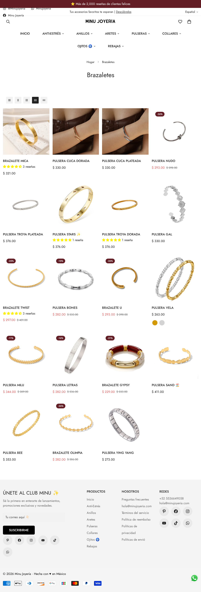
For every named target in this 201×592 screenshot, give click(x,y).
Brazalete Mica (15, 161)
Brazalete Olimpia (67, 452)
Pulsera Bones (65, 307)
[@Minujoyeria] (31, 540)
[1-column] (9, 100)
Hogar (90, 62)
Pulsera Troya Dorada (121, 234)
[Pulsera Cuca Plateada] (125, 131)
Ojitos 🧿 (85, 46)
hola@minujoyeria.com (137, 506)
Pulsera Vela (163, 307)
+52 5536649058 (171, 498)
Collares (170, 33)
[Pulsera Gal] (175, 205)
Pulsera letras (65, 385)
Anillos (82, 33)
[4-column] (35, 100)
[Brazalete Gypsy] (125, 355)
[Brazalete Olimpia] (76, 423)
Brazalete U (112, 307)
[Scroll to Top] (193, 570)
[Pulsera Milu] (26, 355)
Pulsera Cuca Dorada (71, 161)
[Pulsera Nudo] (175, 131)
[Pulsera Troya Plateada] (26, 205)
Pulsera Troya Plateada (23, 234)
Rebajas (114, 46)
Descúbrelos (123, 12)
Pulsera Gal (162, 234)
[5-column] (44, 100)
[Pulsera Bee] (26, 423)
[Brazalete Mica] (26, 131)
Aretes (110, 33)
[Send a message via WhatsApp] (194, 578)
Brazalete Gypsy (116, 385)
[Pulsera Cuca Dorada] (76, 131)
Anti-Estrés (51, 33)
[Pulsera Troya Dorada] (125, 205)
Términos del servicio (135, 513)
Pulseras (139, 33)
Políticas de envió (133, 539)
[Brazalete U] (125, 278)
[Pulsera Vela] (175, 278)
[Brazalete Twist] (26, 278)
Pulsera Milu (13, 385)
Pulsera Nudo (163, 161)
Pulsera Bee (13, 452)
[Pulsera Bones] (76, 278)
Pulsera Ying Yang (118, 452)
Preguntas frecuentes (135, 499)
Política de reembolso (136, 519)
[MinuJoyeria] (7, 552)
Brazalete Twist (16, 307)
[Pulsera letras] (76, 355)
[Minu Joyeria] (100, 21)
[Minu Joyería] (7, 540)
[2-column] (18, 100)
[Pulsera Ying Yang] (125, 423)
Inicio (25, 33)
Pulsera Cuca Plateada (121, 161)
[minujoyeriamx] (54, 540)
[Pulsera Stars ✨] (76, 205)
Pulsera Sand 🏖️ (165, 385)
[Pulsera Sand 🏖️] (175, 355)
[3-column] (26, 100)
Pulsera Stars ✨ (66, 234)
